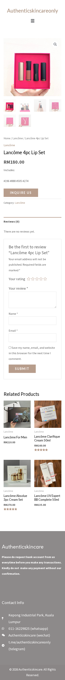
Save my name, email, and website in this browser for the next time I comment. (32, 353)
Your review (18, 288)
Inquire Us (21, 192)
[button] (32, 20)
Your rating (17, 279)
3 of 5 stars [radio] (37, 279)
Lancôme (17, 138)
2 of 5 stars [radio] (33, 279)
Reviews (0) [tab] (12, 221)
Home (7, 138)
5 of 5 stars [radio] (45, 279)
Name (13, 313)
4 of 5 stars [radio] (41, 279)
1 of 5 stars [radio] (29, 279)
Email (13, 330)
